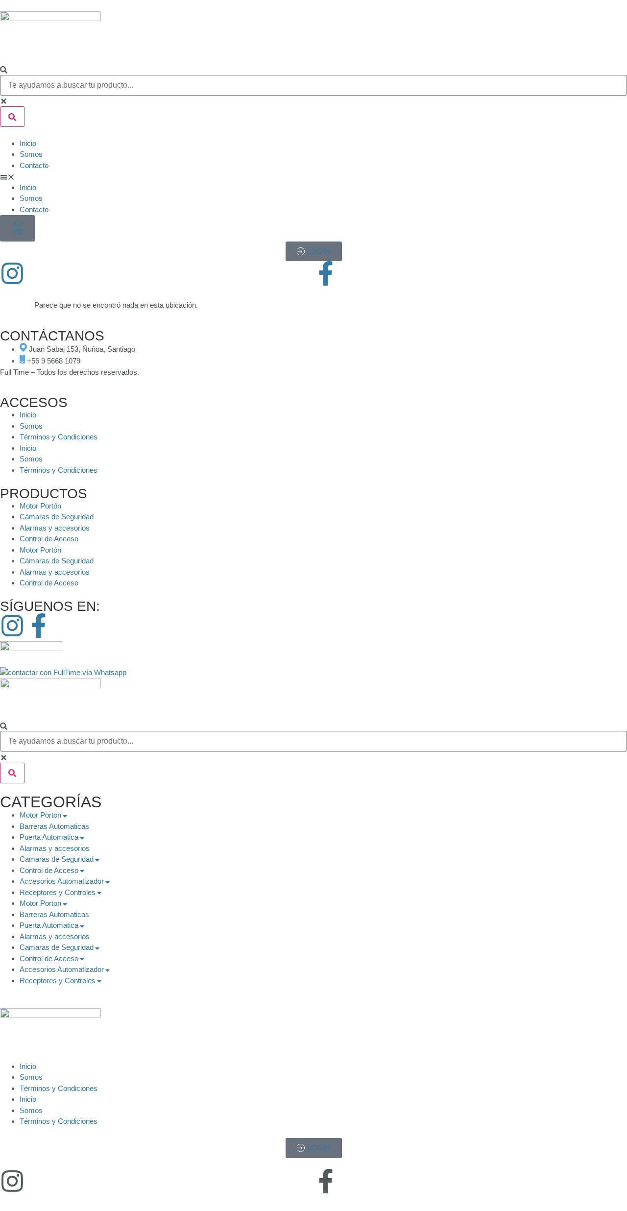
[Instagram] (12, 273)
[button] (313, 176)
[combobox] (313, 85)
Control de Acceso (49, 538)
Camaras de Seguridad (57, 859)
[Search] (3, 70)
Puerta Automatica (49, 837)
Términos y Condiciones (58, 437)
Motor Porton (40, 815)
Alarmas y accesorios (55, 528)
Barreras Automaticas (54, 826)
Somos (31, 154)
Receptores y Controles (58, 892)
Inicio (28, 143)
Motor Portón (40, 506)
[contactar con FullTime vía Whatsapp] (63, 672)
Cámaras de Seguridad (57, 516)
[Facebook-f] (326, 273)
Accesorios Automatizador (62, 881)
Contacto (34, 165)
